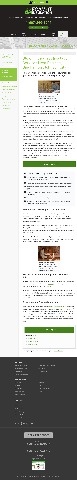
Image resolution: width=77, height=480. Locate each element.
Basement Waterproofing (46, 365)
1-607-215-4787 (38, 451)
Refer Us (41, 382)
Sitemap (57, 476)
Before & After (20, 415)
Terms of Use (49, 476)
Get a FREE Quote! (49, 164)
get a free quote (38, 435)
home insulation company (56, 307)
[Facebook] (19, 423)
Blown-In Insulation (5, 71)
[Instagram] (29, 423)
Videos (17, 403)
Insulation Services (8, 56)
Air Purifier (41, 368)
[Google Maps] (32, 423)
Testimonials (19, 409)
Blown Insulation (33, 342)
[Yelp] (21, 423)
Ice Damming (6, 105)
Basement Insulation (8, 89)
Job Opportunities (44, 388)
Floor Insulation (7, 102)
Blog (40, 391)
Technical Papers (20, 394)
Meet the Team (20, 391)
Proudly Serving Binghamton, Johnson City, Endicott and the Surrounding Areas (38, 18)
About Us (18, 382)
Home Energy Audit (21, 374)
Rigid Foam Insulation (9, 99)
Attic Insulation (33, 345)
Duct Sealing (42, 371)
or (38, 28)
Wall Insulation (7, 93)
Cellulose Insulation (8, 83)
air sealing (51, 284)
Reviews (18, 406)
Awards (40, 385)
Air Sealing (31, 339)
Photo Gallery (6, 109)
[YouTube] (16, 423)
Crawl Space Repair (21, 368)
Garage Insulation (7, 96)
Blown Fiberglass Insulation (7, 77)
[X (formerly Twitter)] (27, 423)
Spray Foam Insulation (9, 66)
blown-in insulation (66, 309)
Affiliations (18, 388)
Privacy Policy (39, 476)
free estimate (58, 351)
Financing (18, 385)
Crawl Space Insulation (9, 86)
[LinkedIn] (24, 423)
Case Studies (19, 418)
